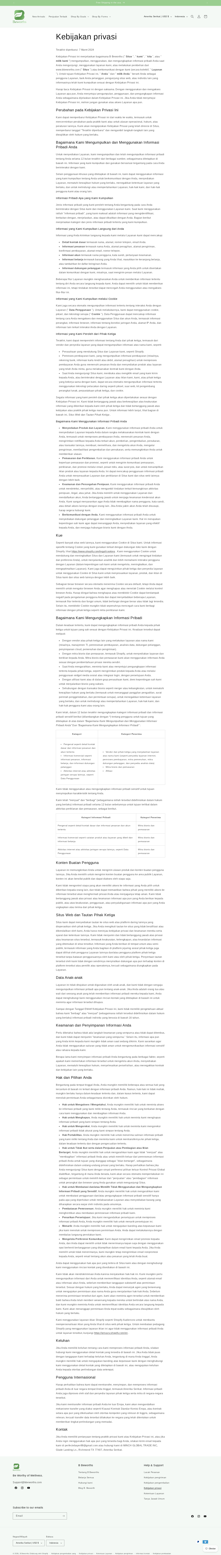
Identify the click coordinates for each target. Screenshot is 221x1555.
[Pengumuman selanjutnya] (207, 3)
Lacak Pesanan (152, 1472)
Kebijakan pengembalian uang (63, 1553)
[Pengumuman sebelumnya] (14, 3)
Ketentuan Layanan (154, 1493)
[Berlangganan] (63, 1515)
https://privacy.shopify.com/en (111, 1333)
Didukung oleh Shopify (39, 1553)
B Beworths (24, 1553)
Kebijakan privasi (152, 1488)
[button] (79, 16)
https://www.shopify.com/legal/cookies (93, 551)
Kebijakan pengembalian (156, 1483)
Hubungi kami (85, 1483)
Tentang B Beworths (88, 1472)
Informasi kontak (143, 1553)
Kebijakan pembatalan (162, 1553)
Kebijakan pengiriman (155, 1477)
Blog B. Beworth (86, 1488)
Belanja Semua (86, 1477)
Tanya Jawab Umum (154, 1498)
